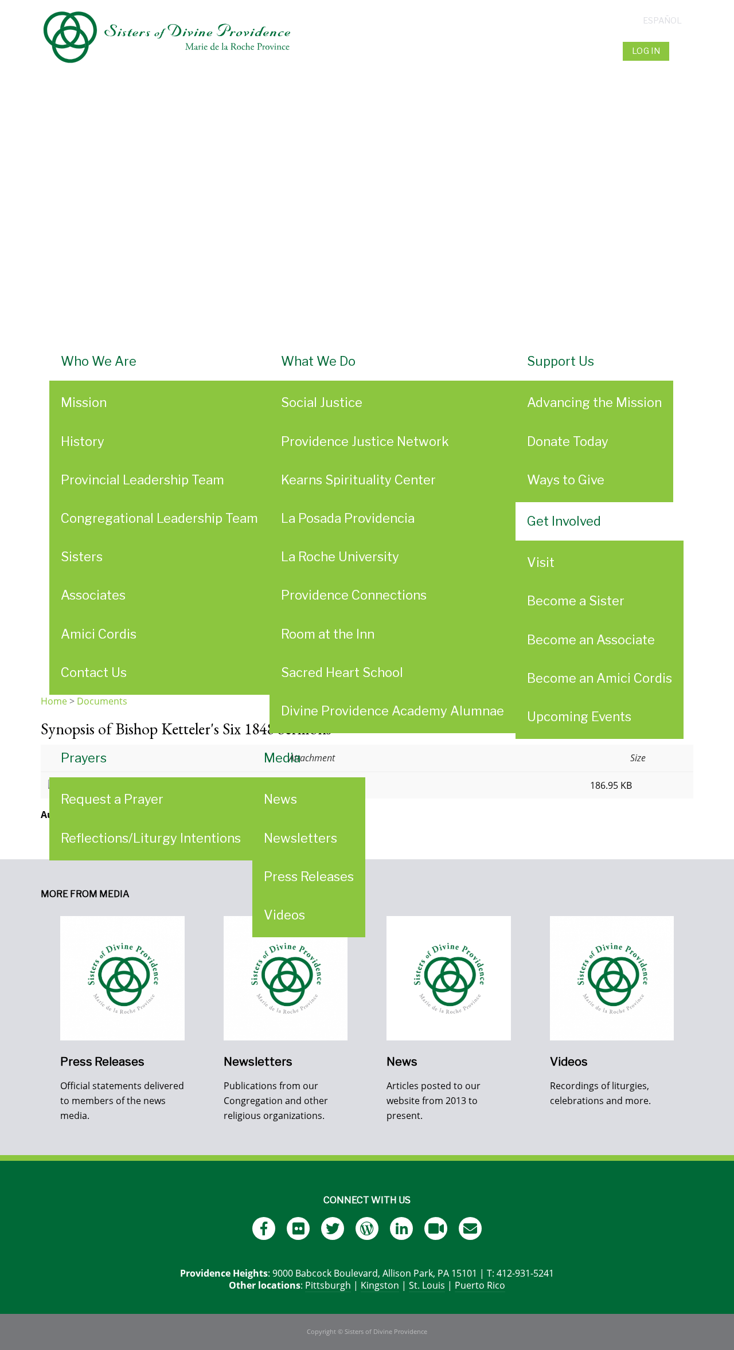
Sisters (82, 556)
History (82, 441)
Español (662, 20)
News (280, 799)
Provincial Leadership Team (142, 479)
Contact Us (94, 672)
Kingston (380, 1285)
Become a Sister (575, 600)
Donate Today (567, 441)
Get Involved (564, 521)
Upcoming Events (579, 716)
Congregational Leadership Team (159, 518)
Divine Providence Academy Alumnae (392, 710)
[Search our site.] (682, 51)
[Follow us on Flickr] (298, 1228)
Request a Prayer (112, 799)
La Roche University (340, 556)
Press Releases (309, 876)
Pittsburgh (328, 1285)
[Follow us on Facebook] (263, 1228)
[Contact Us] (470, 1228)
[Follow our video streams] (435, 1228)
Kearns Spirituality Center (358, 479)
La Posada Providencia (348, 518)
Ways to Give (565, 479)
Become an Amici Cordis (599, 678)
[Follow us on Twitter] (332, 1228)
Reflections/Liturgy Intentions (151, 838)
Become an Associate (591, 639)
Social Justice (321, 402)
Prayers (84, 757)
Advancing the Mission (594, 402)
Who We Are (98, 361)
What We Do (318, 361)
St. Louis (427, 1285)
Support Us (560, 361)
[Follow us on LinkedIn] (401, 1228)
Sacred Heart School (342, 672)
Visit (541, 562)
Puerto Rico (480, 1285)
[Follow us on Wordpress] (367, 1228)
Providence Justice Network (365, 441)
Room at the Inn (327, 634)
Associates (93, 595)
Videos (284, 914)
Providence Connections (354, 595)
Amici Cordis (98, 634)
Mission (84, 402)
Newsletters (300, 838)
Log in (646, 51)
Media (282, 757)
